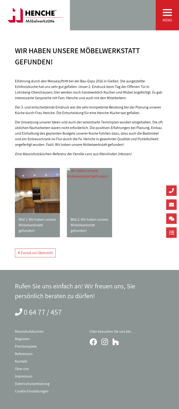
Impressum (23, 376)
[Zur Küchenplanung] (171, 232)
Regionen (22, 338)
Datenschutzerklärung (32, 383)
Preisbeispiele (26, 346)
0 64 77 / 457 (43, 312)
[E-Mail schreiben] (171, 204)
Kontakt (21, 361)
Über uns (22, 368)
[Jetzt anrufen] (171, 190)
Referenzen (24, 353)
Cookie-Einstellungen (31, 391)
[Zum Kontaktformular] (171, 218)
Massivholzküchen (29, 331)
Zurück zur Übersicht (36, 252)
